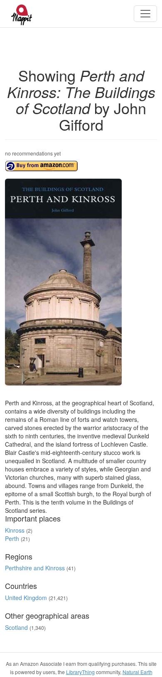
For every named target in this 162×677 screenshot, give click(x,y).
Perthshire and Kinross (35, 568)
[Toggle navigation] (145, 13)
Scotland (16, 627)
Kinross (15, 530)
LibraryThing (80, 671)
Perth (12, 538)
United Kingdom (26, 597)
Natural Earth (137, 671)
